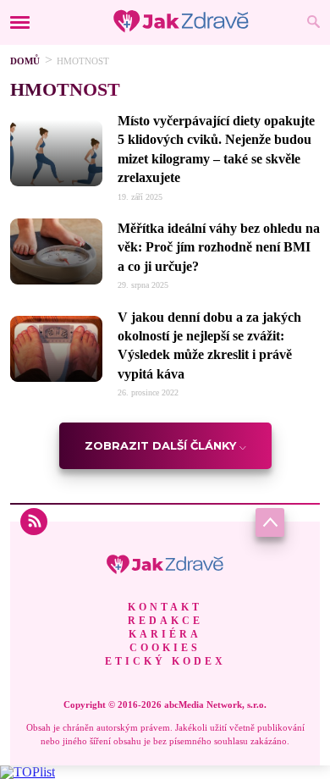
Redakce (165, 621)
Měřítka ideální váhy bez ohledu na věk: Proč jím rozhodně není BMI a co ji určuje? (219, 247)
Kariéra (165, 634)
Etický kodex (165, 661)
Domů (25, 61)
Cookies (165, 648)
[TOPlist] (27, 772)
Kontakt (165, 607)
